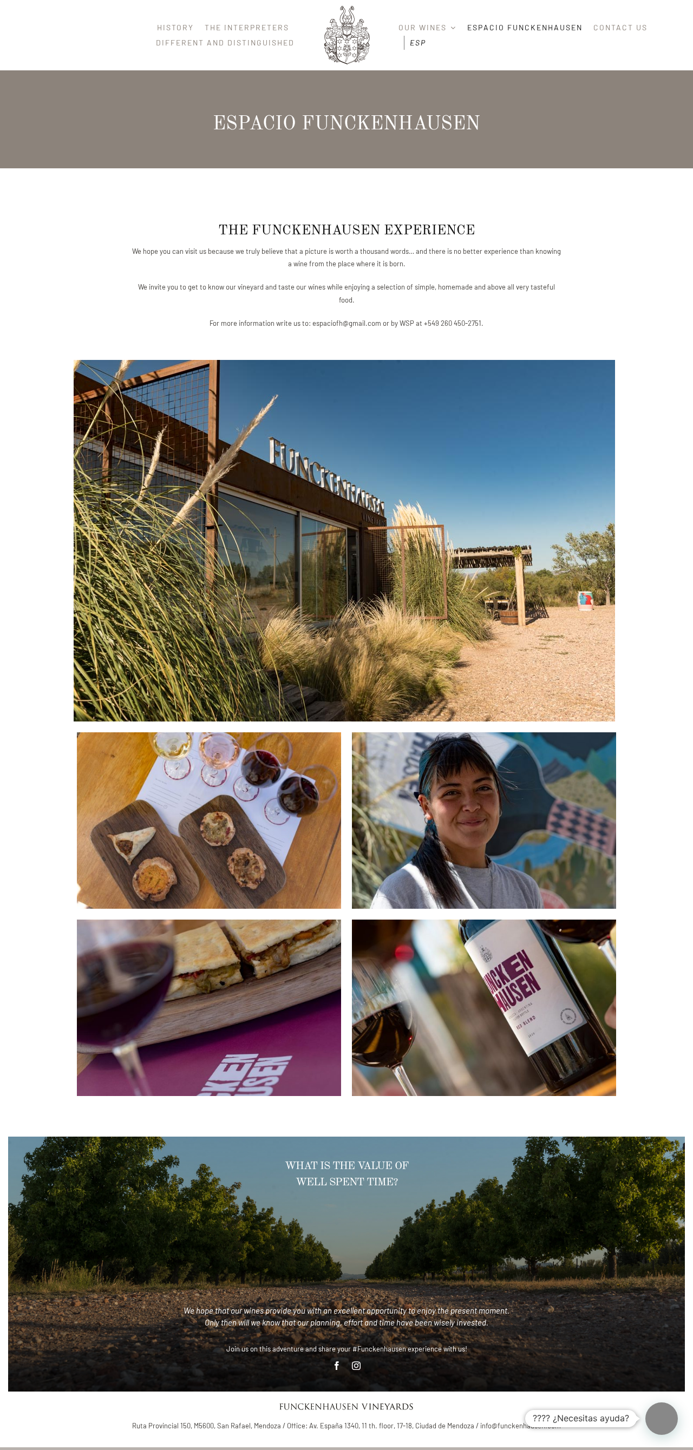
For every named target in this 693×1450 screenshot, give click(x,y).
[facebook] (336, 1365)
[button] (661, 1418)
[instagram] (356, 1365)
